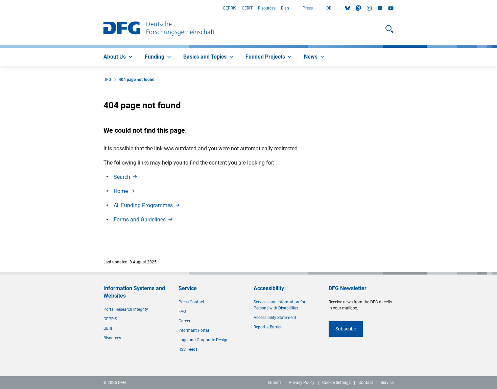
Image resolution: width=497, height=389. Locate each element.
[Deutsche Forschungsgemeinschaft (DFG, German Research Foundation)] (159, 29)
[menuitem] (118, 57)
